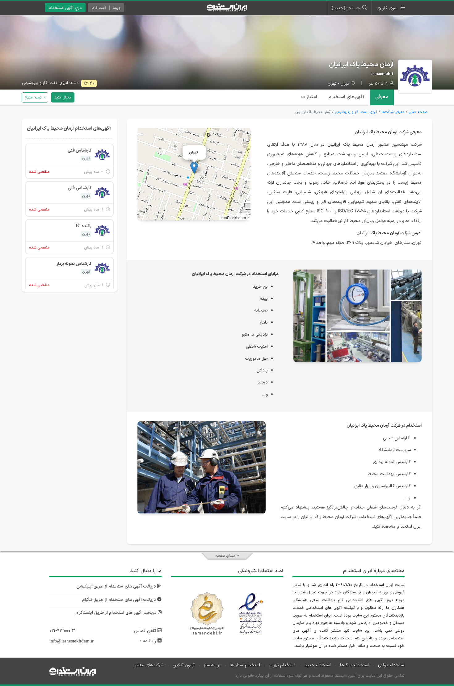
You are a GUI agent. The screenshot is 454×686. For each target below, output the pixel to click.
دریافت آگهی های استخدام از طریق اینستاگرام (117, 612)
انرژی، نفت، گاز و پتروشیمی (45, 83)
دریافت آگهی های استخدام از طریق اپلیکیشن (116, 586)
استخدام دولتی (391, 665)
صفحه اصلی (418, 112)
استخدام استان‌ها (245, 665)
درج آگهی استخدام (65, 8)
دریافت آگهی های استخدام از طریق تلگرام (119, 599)
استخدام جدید (318, 665)
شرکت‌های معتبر (149, 665)
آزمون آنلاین (184, 665)
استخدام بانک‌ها (354, 665)
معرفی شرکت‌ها (392, 112)
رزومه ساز (212, 665)
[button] (194, 167)
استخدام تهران (282, 665)
